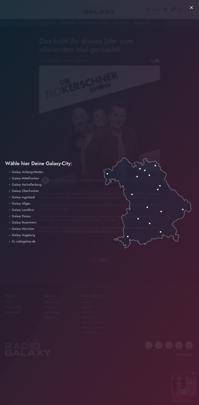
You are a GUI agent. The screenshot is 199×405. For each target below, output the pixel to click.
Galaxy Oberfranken (25, 191)
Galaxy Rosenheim (24, 222)
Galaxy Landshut (23, 210)
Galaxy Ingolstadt (23, 197)
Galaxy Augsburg (23, 235)
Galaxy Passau (21, 216)
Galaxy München (23, 228)
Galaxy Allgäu (21, 203)
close (191, 7)
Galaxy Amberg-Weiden (27, 172)
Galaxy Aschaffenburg (27, 184)
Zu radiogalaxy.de (23, 241)
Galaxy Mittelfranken (25, 178)
